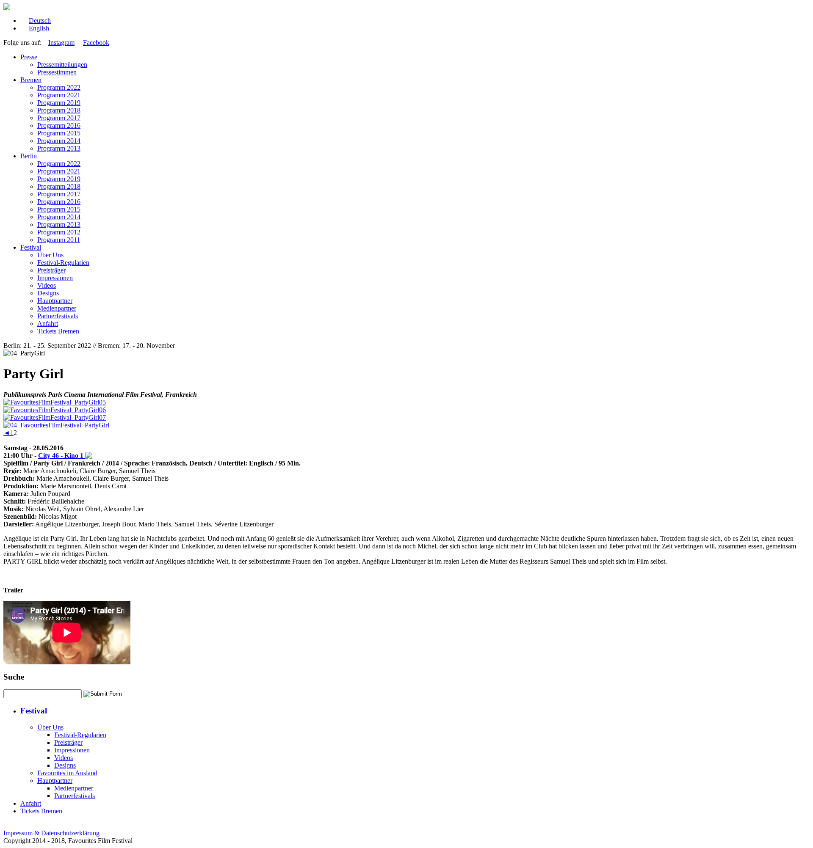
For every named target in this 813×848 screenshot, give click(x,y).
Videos (46, 285)
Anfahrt (47, 323)
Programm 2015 (58, 133)
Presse (28, 57)
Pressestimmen (57, 72)
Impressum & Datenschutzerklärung (51, 833)
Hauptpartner (54, 300)
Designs (48, 293)
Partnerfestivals (57, 315)
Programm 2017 (58, 117)
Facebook (96, 42)
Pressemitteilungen (62, 64)
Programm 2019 (58, 102)
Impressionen (55, 277)
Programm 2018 (58, 110)
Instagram (61, 42)
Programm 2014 (58, 140)
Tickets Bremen (58, 331)
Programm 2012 (58, 232)
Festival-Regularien (63, 262)
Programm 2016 (58, 125)
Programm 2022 (58, 87)
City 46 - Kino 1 (61, 455)
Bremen (30, 79)
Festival (30, 247)
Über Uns (50, 255)
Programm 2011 (58, 239)
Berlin (28, 156)
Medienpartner (56, 308)
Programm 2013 (58, 148)
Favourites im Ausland (67, 772)
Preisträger (51, 270)
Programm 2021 (58, 95)
